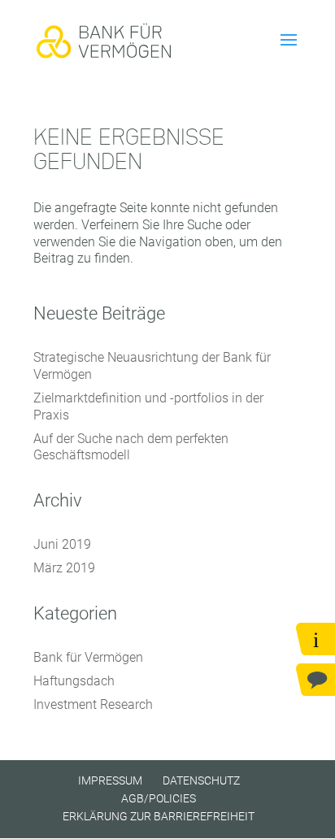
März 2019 (64, 568)
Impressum (110, 780)
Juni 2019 (62, 544)
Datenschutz (201, 780)
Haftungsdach (74, 681)
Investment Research (93, 704)
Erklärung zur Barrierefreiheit (159, 816)
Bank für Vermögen (88, 657)
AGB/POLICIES (158, 798)
